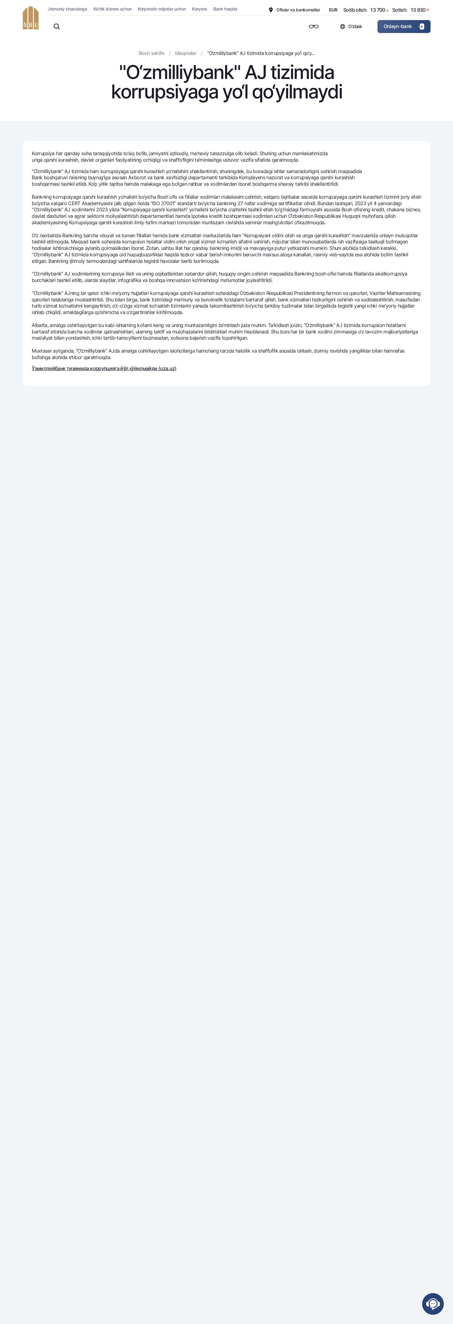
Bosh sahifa (151, 53)
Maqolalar (185, 53)
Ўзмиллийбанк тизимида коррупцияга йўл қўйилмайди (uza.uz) (104, 368)
